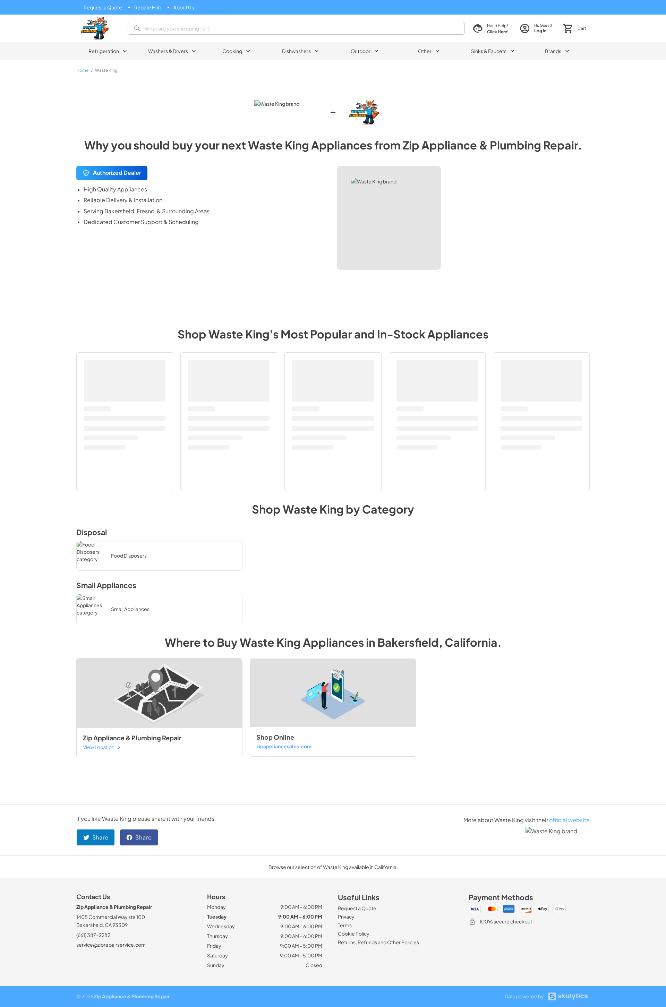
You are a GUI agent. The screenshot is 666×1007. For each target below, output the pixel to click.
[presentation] (296, 28)
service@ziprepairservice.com (111, 944)
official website (569, 820)
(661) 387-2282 (93, 935)
